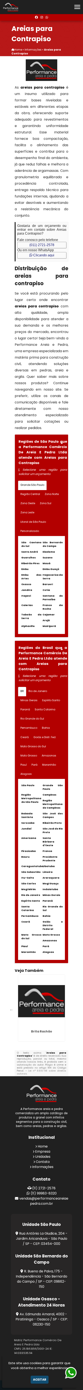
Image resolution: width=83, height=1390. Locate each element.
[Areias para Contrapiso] (41, 70)
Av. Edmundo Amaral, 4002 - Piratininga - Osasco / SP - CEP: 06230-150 (42, 1319)
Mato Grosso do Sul (33, 746)
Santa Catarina (45, 709)
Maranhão (49, 765)
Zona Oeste (27, 503)
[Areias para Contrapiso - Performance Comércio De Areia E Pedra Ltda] (11, 7)
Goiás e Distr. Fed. (44, 737)
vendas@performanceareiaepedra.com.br (43, 1201)
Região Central (30, 494)
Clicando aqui (43, 255)
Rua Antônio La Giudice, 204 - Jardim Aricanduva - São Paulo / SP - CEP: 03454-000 (42, 1238)
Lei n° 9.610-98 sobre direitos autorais (41, 1072)
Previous (11, 1009)
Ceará (24, 737)
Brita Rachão (41, 1031)
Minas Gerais (28, 700)
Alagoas (26, 774)
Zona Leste (27, 512)
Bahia (46, 728)
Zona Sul (45, 503)
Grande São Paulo (32, 485)
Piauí (23, 765)
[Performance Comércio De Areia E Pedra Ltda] (41, 1093)
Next (61, 1009)
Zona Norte (52, 494)
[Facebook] (36, 17)
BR (22, 691)
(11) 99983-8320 (44, 1193)
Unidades (42, 1156)
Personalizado (29, 531)
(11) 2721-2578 (44, 1188)
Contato (43, 1161)
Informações (42, 1166)
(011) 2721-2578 (41, 245)
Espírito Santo (51, 700)
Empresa (42, 1151)
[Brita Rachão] (41, 1001)
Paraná (25, 709)
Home (43, 1146)
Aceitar (39, 1379)
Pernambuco (28, 728)
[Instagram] (41, 17)
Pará (34, 765)
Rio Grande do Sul (32, 718)
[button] (77, 7)
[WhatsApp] (47, 17)
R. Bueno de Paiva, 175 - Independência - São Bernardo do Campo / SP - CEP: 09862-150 (41, 1279)
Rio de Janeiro (38, 691)
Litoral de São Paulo (33, 522)
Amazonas (49, 755)
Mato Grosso (28, 755)
